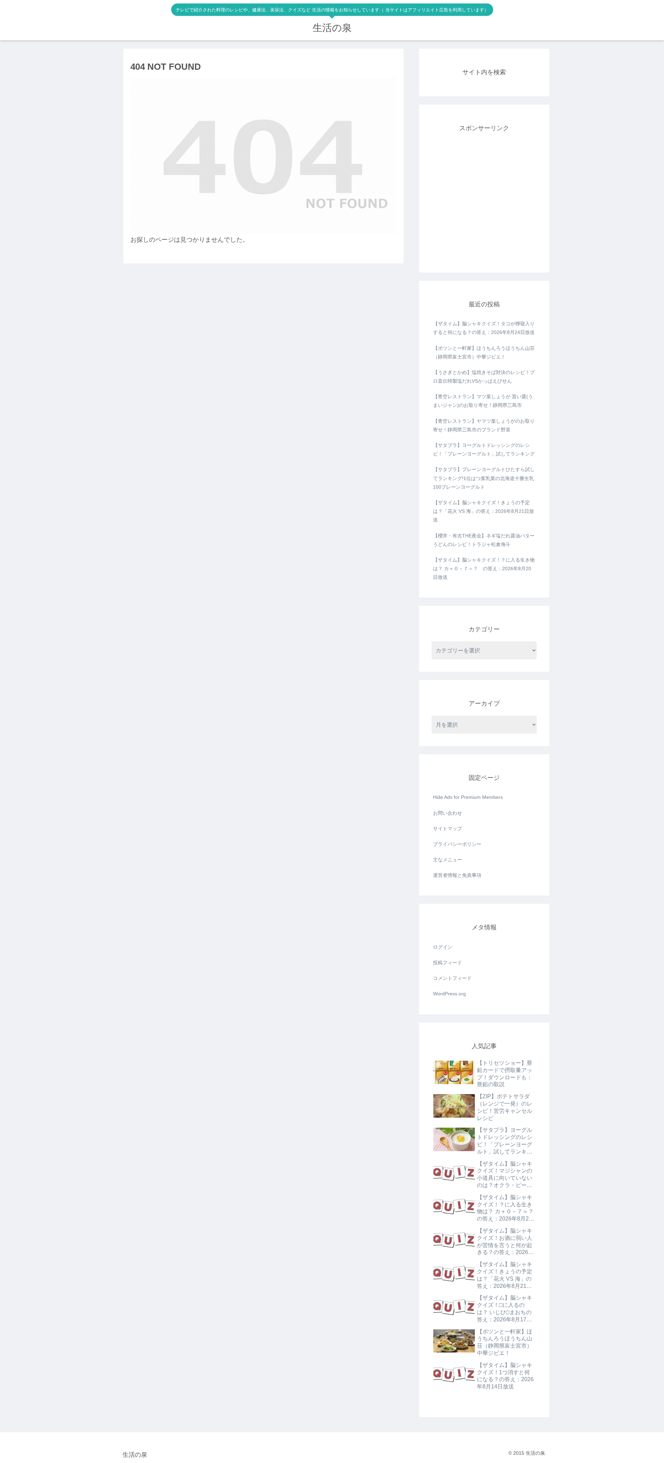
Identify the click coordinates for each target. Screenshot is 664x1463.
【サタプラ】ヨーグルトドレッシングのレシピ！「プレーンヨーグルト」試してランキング (484, 449)
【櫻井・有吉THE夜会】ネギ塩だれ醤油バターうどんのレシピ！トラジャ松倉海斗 (484, 540)
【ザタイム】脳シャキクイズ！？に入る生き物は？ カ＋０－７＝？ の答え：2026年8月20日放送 (484, 568)
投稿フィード (447, 962)
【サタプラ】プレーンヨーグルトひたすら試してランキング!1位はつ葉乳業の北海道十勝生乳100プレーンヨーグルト (484, 478)
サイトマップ (447, 828)
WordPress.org (449, 993)
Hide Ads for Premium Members (468, 797)
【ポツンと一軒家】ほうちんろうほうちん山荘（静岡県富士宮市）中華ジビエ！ (484, 352)
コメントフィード (452, 978)
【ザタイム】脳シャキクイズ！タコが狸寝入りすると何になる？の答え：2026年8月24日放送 (484, 328)
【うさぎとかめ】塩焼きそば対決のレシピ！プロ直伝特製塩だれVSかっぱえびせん (484, 377)
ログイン (442, 947)
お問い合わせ (447, 813)
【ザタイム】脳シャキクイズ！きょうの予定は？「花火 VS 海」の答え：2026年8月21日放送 (483, 511)
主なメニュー (447, 859)
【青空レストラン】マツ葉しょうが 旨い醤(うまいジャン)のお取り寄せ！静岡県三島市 (483, 401)
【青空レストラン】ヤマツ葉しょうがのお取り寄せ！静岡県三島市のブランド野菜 (484, 425)
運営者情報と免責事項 (457, 875)
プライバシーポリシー (457, 844)
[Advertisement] (484, 205)
